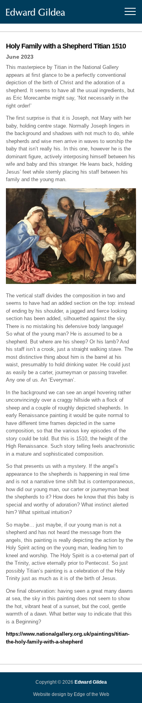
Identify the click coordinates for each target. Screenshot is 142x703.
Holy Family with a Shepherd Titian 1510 (66, 46)
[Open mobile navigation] (129, 12)
